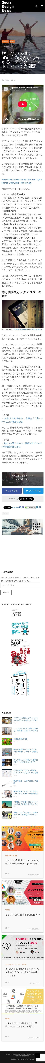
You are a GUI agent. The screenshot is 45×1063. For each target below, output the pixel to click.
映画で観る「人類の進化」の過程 (26, 782)
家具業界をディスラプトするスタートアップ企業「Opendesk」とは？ (26, 792)
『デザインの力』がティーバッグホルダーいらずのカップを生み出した (26, 719)
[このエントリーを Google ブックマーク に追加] (20, 507)
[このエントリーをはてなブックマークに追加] (23, 507)
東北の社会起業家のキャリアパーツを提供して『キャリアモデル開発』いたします (22, 972)
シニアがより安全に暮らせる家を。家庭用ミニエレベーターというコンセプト (26, 729)
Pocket (15, 507)
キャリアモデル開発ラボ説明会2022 (22, 915)
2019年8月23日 (34, 1037)
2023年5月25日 (34, 874)
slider (6, 514)
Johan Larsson (21, 329)
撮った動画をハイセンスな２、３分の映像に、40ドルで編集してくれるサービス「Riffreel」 (26, 750)
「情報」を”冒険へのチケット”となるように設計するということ (26, 803)
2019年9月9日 (34, 983)
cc (41, 329)
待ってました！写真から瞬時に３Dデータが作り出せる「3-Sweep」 (26, 761)
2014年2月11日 (7, 46)
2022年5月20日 (34, 929)
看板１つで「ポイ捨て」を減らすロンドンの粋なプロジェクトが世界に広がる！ (26, 813)
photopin (36, 329)
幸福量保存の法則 (21, 739)
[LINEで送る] (30, 507)
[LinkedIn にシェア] (37, 507)
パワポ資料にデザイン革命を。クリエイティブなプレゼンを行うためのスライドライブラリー (26, 771)
